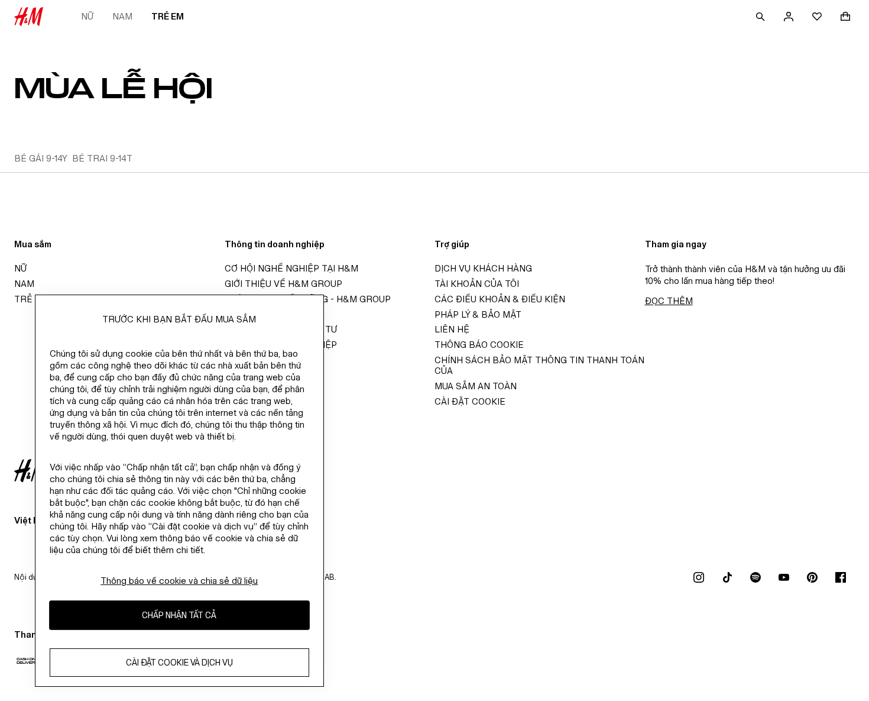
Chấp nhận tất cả (179, 615)
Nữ (87, 16)
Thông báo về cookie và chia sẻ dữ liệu (179, 581)
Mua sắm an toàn (475, 386)
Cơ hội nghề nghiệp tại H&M (291, 268)
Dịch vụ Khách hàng (483, 268)
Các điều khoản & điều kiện (499, 299)
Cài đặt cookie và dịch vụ (179, 663)
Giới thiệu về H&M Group (283, 284)
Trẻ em (167, 16)
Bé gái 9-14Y (40, 158)
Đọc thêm (669, 301)
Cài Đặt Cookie (469, 401)
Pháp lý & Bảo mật (477, 314)
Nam (122, 16)
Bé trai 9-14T (102, 158)
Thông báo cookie (479, 345)
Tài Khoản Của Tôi (476, 284)
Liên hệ (451, 329)
